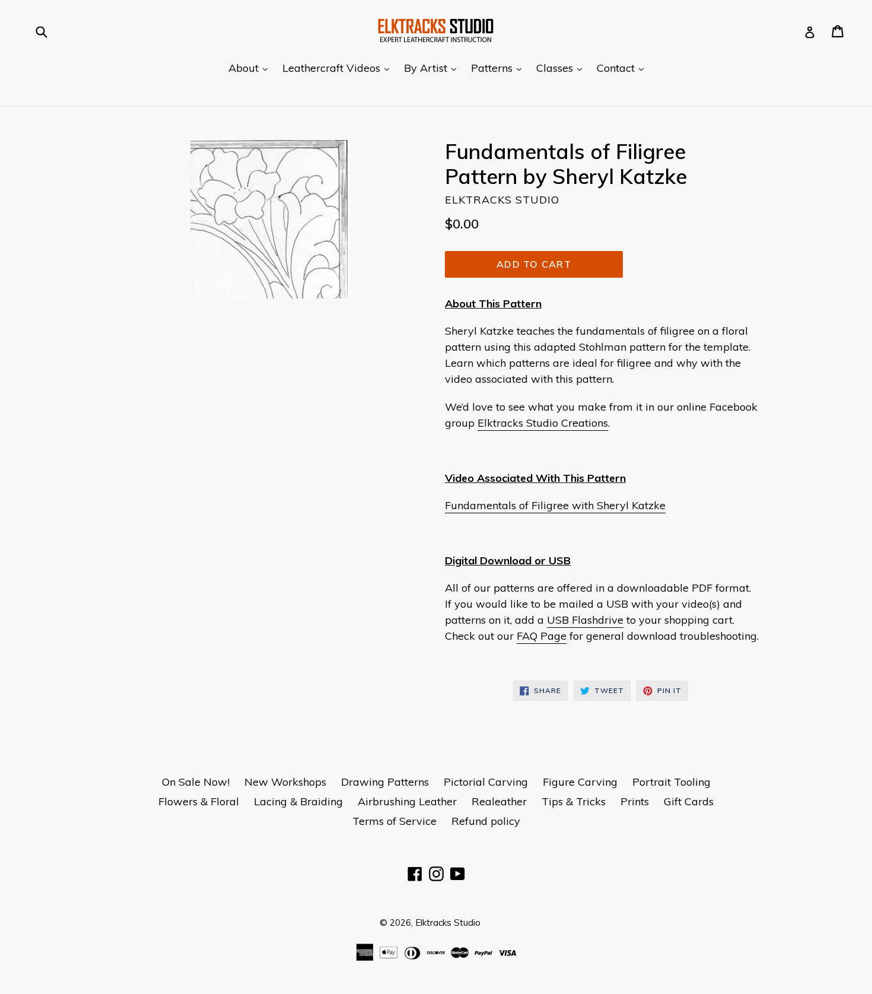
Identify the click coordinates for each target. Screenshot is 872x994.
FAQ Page (542, 636)
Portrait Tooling (671, 782)
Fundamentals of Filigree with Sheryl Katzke (555, 505)
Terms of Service (394, 821)
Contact (623, 68)
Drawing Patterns (385, 782)
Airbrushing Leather (407, 801)
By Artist (433, 68)
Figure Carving (580, 782)
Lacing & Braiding (298, 801)
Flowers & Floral (198, 801)
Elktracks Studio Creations (543, 423)
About (250, 68)
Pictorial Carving (486, 782)
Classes (562, 68)
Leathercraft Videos (338, 68)
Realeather (499, 801)
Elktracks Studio (447, 922)
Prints (634, 801)
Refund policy (485, 821)
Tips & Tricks (574, 801)
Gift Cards (689, 801)
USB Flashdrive (585, 620)
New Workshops (285, 782)
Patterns (499, 68)
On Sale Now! (196, 782)
